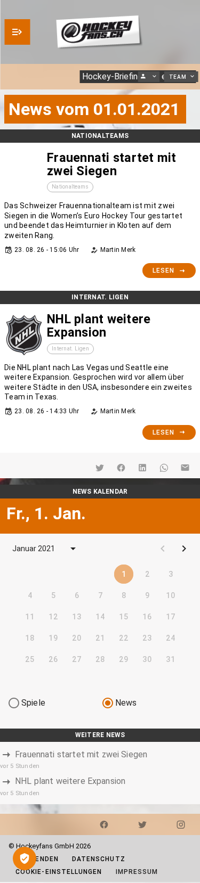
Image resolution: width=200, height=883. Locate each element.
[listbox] (100, 773)
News (126, 703)
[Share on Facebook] (121, 467)
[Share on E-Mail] (185, 467)
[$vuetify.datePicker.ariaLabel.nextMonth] (184, 548)
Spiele (33, 703)
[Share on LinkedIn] (142, 467)
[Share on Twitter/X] (99, 467)
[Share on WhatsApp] (163, 467)
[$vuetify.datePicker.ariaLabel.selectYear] (73, 548)
